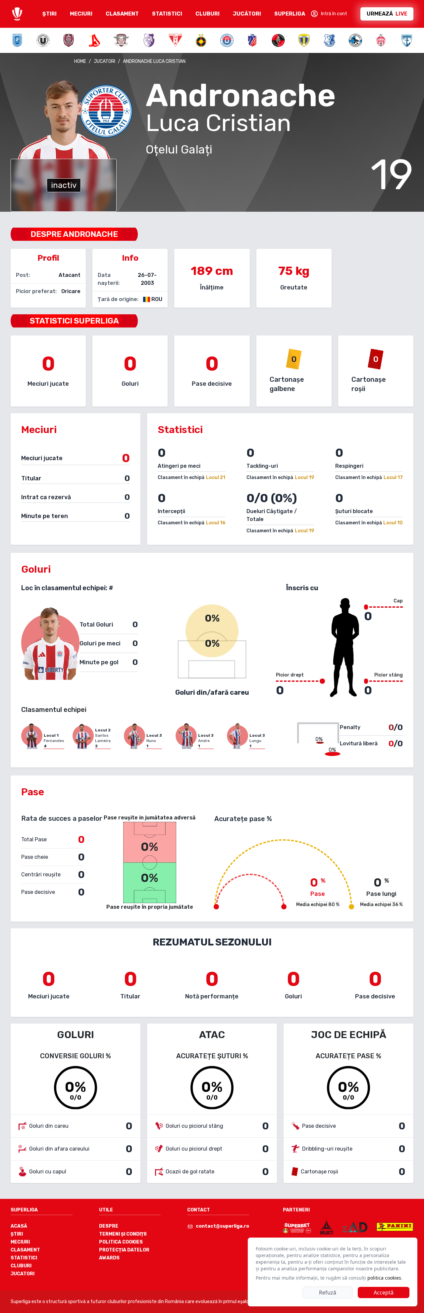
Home (80, 61)
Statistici (24, 1258)
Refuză (327, 1292)
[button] (328, 14)
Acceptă (384, 1292)
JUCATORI (104, 61)
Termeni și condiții (122, 1234)
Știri (17, 1234)
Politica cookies (121, 1242)
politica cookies (384, 1278)
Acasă (19, 1226)
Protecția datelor (124, 1250)
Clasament (25, 1250)
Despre (108, 1226)
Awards (109, 1258)
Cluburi (21, 1266)
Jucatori (22, 1274)
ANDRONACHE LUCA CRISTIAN (154, 61)
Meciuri (20, 1242)
